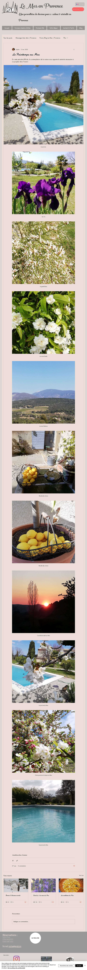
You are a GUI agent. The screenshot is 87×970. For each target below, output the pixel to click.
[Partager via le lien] (17, 860)
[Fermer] (85, 965)
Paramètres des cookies (66, 965)
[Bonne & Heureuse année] (16, 885)
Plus (65, 38)
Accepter (79, 965)
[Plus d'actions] (74, 49)
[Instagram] (16, 959)
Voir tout (81, 875)
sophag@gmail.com (15, 946)
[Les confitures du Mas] (71, 885)
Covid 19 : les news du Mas (41, 895)
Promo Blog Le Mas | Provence (50, 38)
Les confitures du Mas (67, 895)
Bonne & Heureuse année (13, 895)
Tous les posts (8, 38)
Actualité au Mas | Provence (19, 855)
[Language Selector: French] (80, 4)
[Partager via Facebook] (13, 860)
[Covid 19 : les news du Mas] (43, 885)
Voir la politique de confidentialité (16, 968)
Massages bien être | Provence (26, 38)
